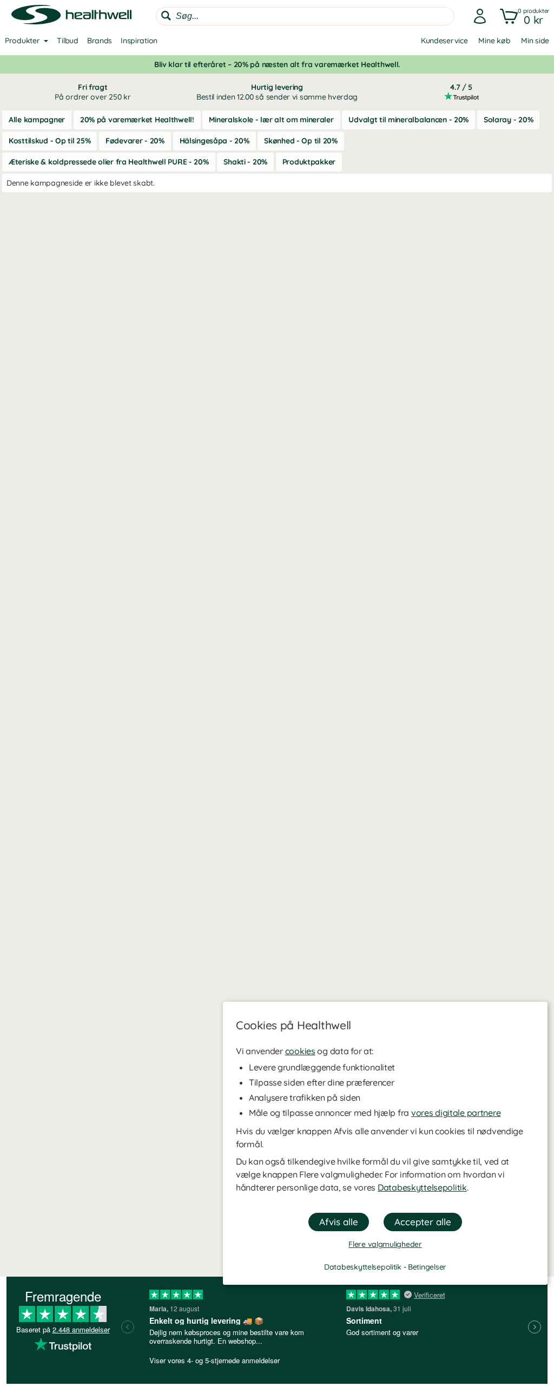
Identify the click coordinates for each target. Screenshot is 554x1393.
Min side (535, 40)
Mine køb (494, 40)
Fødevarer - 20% (134, 141)
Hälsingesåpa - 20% (214, 141)
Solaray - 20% (508, 119)
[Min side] (476, 16)
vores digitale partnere (456, 1112)
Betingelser (427, 1267)
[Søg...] (166, 16)
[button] (522, 16)
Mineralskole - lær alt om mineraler (271, 119)
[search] (305, 16)
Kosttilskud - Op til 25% (49, 141)
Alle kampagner (37, 119)
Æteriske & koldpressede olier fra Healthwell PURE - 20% (109, 162)
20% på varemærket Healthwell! (137, 119)
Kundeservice (444, 40)
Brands (99, 40)
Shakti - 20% (245, 162)
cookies (300, 1051)
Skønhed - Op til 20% (300, 141)
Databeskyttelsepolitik (422, 1187)
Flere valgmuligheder (384, 1244)
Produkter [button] (22, 40)
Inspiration (139, 40)
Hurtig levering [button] (277, 92)
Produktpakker (308, 162)
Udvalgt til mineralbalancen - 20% (408, 119)
